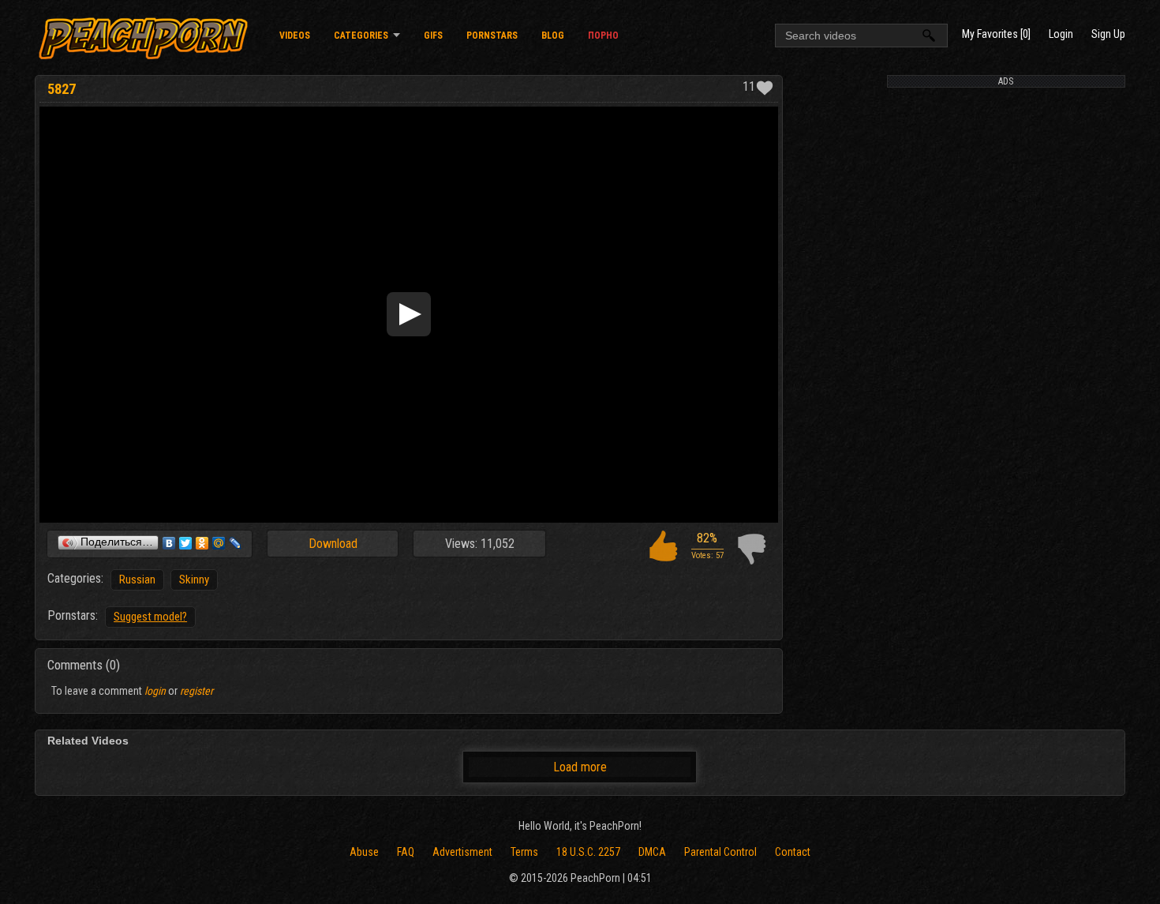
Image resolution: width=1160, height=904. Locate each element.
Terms (524, 852)
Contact (792, 852)
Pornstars (492, 35)
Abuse (364, 852)
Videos (294, 35)
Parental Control (720, 852)
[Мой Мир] (219, 543)
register (196, 691)
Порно (603, 35)
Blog (552, 35)
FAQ (405, 852)
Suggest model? (150, 617)
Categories (361, 35)
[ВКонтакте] (169, 543)
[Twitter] (186, 543)
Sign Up (1108, 34)
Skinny (194, 579)
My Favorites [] (996, 34)
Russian (137, 579)
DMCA (652, 852)
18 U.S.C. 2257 (588, 852)
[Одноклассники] (202, 543)
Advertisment (462, 852)
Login (1061, 34)
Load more (580, 767)
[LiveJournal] (235, 543)
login (155, 691)
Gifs (433, 35)
